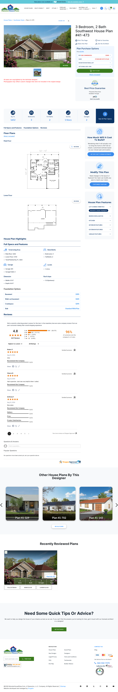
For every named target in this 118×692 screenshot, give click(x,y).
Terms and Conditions (70, 657)
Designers (67, 653)
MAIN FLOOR (28, 587)
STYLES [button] (54, 8)
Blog (95, 650)
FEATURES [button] (73, 8)
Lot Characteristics (96, 207)
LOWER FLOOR (44, 587)
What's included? (9, 136)
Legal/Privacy (53, 657)
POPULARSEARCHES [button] (63, 8)
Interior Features (95, 225)
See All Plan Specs (105, 119)
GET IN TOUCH (59, 629)
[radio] (42, 330)
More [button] (94, 8)
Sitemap (63, 686)
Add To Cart (96, 70)
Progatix (31, 688)
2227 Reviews (17, 338)
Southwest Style (19, 20)
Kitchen (92, 220)
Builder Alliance (68, 663)
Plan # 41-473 (51, 576)
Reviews (44, 128)
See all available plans (75, 2)
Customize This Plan (100, 184)
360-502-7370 (103, 663)
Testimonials (67, 660)
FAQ (50, 660)
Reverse (65, 65)
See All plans (59, 526)
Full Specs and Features (13, 128)
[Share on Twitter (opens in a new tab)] (16, 366)
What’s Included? (94, 75)
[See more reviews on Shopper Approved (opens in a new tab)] (19, 366)
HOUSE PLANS (28, 8)
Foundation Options (31, 128)
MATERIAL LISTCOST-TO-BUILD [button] (84, 8)
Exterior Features (96, 229)
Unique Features (95, 234)
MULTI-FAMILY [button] (39, 8)
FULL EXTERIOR (11, 587)
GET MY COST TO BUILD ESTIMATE (101, 154)
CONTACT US (98, 646)
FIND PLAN (27, 659)
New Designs (52, 653)
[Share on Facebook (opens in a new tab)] (13, 366)
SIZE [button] (47, 8)
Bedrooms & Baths (96, 216)
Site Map (51, 663)
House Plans (8, 20)
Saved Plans (67, 650)
